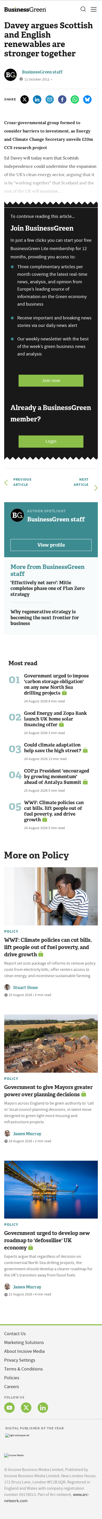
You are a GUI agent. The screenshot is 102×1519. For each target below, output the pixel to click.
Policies (11, 1378)
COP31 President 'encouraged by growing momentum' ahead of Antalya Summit (56, 776)
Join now (51, 381)
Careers (11, 1387)
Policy (11, 931)
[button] (83, 9)
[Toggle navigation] (92, 9)
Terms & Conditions (23, 1369)
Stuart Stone (25, 987)
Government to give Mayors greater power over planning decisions (48, 1091)
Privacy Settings (19, 1360)
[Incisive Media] (14, 1454)
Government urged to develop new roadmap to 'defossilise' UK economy (47, 1240)
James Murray (27, 1134)
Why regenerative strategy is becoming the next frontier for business (44, 618)
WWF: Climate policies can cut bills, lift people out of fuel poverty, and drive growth (54, 811)
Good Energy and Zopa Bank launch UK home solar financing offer (55, 719)
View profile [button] (51, 545)
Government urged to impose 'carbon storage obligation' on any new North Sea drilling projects (56, 684)
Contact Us (15, 1334)
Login (51, 441)
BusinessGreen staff (42, 72)
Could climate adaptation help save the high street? (52, 748)
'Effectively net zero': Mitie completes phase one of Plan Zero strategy (47, 588)
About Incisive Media (24, 1351)
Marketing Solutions (24, 1343)
